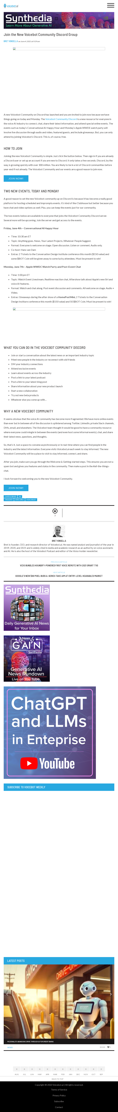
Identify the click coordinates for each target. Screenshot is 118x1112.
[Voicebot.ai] (45, 5)
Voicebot (31, 500)
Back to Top (57, 1079)
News (10, 1047)
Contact (59, 1107)
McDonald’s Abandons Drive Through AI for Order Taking (30, 1041)
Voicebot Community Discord (61, 119)
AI (20, 496)
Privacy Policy (59, 1095)
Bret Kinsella (11, 41)
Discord (19, 500)
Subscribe (59, 1101)
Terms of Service (59, 1089)
